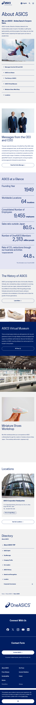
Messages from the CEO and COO (14, 67)
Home (3, 593)
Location (6, 579)
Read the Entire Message (17, 165)
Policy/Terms (5, 684)
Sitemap (21, 684)
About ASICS (9, 593)
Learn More (17, 300)
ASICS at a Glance (9, 72)
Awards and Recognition (10, 574)
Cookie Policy (24, 696)
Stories (4, 680)
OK (18, 701)
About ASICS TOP (9, 545)
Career (21, 676)
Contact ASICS (17, 652)
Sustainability (5, 676)
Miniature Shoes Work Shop (12, 89)
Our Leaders (7, 565)
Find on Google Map (9, 512)
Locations (7, 95)
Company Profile (8, 560)
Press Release (5, 672)
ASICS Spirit (7, 550)
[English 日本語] (24, 3)
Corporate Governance (10, 584)
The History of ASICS (10, 78)
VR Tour (17, 348)
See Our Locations (17, 521)
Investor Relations (24, 672)
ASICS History (7, 569)
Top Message (7, 555)
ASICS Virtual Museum (11, 84)
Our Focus (21, 668)
